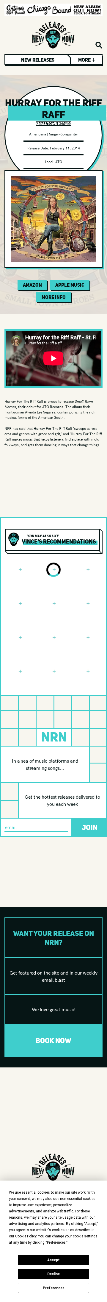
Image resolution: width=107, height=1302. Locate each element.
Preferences (53, 1288)
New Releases (37, 60)
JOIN (89, 827)
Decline (53, 1274)
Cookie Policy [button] (25, 1236)
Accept (53, 1260)
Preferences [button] (56, 1242)
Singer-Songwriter (63, 133)
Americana (37, 133)
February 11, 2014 (65, 147)
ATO (58, 161)
